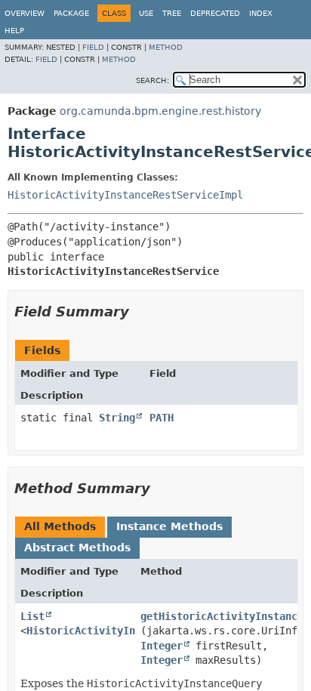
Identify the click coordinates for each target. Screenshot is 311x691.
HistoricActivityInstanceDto (107, 631)
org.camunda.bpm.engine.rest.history (160, 111)
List (32, 616)
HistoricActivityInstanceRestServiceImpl (125, 195)
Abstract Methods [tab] (77, 547)
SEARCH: (152, 80)
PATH (161, 418)
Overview (25, 13)
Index (261, 13)
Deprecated (215, 13)
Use (146, 13)
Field (93, 47)
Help (14, 30)
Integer (161, 646)
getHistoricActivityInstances (224, 616)
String (117, 418)
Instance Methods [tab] (169, 526)
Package (71, 13)
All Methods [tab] (60, 526)
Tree (171, 13)
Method (166, 47)
